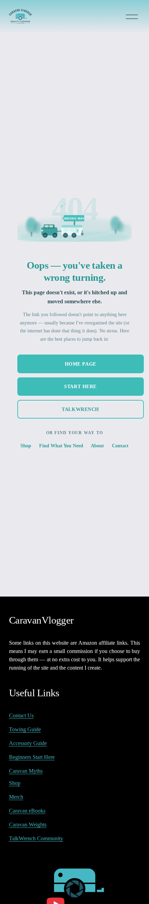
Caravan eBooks (27, 811)
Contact (120, 445)
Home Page (80, 364)
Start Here (80, 386)
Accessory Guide (28, 743)
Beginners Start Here (32, 757)
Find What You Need (61, 445)
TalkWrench (80, 409)
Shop (25, 445)
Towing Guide (25, 729)
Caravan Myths (26, 771)
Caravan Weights (27, 824)
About (97, 445)
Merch (16, 797)
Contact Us (21, 715)
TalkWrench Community (36, 838)
